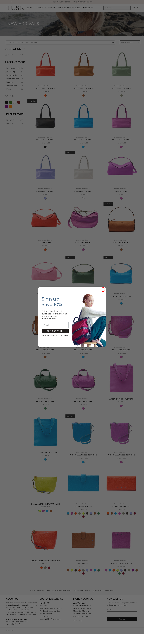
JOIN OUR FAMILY (55, 331)
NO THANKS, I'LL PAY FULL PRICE (55, 336)
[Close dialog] (103, 289)
